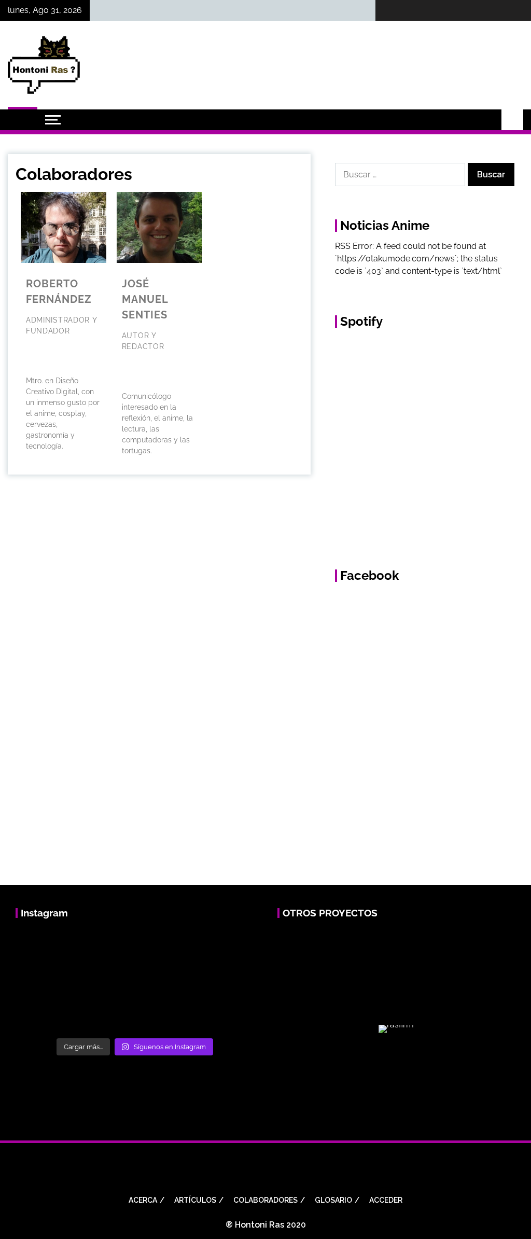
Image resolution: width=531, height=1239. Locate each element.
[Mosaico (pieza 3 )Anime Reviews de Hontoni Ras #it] (47, 1015)
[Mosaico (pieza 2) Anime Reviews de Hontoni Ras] (221, 980)
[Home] (22, 119)
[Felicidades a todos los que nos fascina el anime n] (221, 945)
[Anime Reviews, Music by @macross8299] (105, 1015)
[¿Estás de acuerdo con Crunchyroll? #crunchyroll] (105, 980)
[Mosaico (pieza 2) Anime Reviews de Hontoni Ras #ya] (163, 980)
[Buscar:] (401, 174)
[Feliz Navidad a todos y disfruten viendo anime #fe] (163, 945)
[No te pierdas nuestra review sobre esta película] (47, 980)
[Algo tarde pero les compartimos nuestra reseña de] (105, 945)
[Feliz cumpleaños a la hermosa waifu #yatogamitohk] (47, 945)
